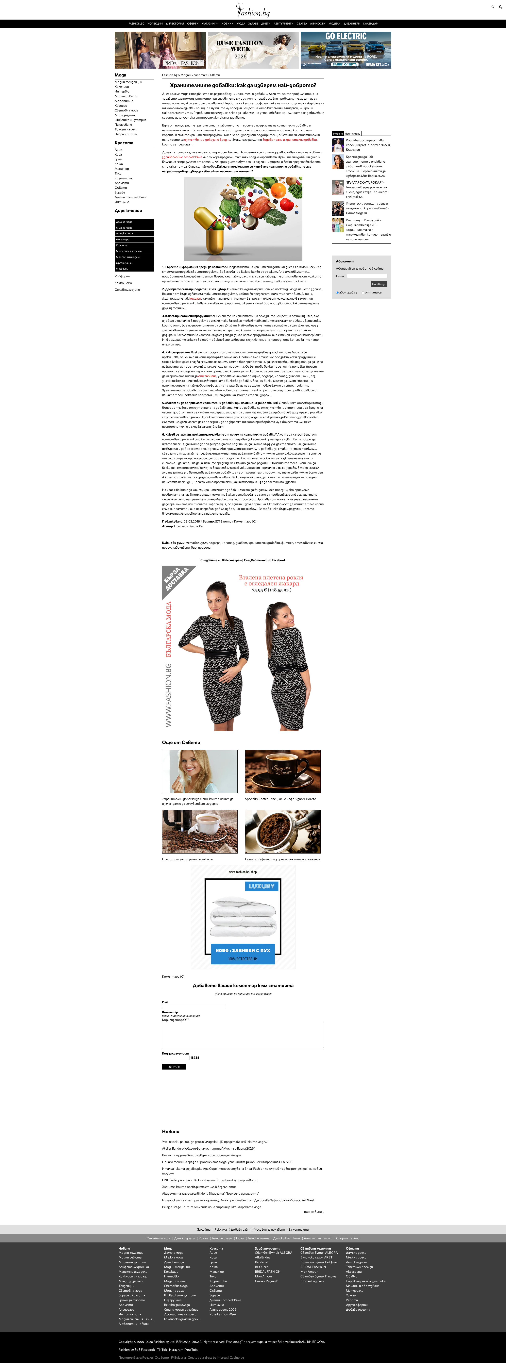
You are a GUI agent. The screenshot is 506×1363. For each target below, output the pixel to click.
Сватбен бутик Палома (318, 1276)
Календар (370, 23)
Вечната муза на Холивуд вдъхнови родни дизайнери (201, 1155)
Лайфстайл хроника (134, 1267)
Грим (118, 159)
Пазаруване (123, 124)
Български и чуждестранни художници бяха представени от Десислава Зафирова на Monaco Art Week (238, 1200)
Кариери (121, 105)
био (194, 547)
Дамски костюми (286, 1238)
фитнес (287, 542)
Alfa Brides (262, 1257)
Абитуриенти (284, 23)
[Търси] (494, 7)
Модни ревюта (130, 1257)
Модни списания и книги (136, 1319)
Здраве (253, 23)
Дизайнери (352, 23)
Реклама (220, 1229)
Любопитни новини (134, 1323)
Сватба (302, 23)
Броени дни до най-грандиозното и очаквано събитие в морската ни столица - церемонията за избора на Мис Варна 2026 (366, 166)
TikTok (162, 1349)
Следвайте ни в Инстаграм (221, 560)
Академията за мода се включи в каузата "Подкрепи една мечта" (210, 1193)
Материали (354, 1290)
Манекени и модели (128, 256)
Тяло (118, 173)
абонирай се (348, 292)
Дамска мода (124, 221)
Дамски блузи (222, 1238)
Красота (121, 245)
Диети (266, 23)
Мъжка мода (124, 227)
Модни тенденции (128, 82)
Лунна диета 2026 (223, 1309)
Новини (227, 23)
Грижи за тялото (132, 1300)
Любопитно (124, 101)
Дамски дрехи (184, 1238)
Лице (118, 149)
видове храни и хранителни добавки (289, 139)
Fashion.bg (136, 23)
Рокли (203, 1238)
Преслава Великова (188, 526)
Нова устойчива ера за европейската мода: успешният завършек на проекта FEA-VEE (227, 1162)
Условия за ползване (269, 1229)
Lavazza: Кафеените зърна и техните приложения (282, 859)
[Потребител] (501, 7)
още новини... (314, 1211)
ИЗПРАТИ (174, 1066)
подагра (214, 542)
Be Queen (261, 1267)
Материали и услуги (129, 251)
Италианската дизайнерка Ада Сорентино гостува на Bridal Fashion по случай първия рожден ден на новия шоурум (242, 1171)
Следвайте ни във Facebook (265, 560)
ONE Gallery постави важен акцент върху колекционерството (210, 1180)
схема (318, 542)
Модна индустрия (132, 1262)
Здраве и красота (132, 1295)
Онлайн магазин (158, 1238)
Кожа (119, 164)
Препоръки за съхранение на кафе (187, 859)
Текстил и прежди (359, 1267)
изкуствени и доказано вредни (207, 139)
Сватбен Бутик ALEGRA (273, 1252)
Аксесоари (122, 239)
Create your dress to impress (208, 1357)
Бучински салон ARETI (316, 1257)
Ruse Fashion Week (223, 1314)
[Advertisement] (243, 1097)
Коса (118, 154)
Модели (335, 23)
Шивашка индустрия (130, 120)
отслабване (207, 376)
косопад (228, 542)
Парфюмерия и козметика (365, 1281)
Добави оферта (358, 1309)
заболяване (181, 547)
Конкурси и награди (133, 1276)
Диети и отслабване (130, 197)
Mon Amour (263, 1276)
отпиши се (373, 292)
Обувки (351, 1276)
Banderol (261, 1262)
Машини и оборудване (362, 1286)
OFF (186, 1020)
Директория (175, 23)
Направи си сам (126, 134)
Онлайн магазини (127, 289)
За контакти (299, 1229)
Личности (317, 23)
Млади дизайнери (131, 1281)
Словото (162, 1357)
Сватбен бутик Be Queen (319, 1262)
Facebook (148, 1349)
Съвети (214, 75)
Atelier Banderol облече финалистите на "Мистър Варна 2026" (208, 1148)
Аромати (122, 183)
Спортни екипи (348, 1238)
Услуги (351, 1295)
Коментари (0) (245, 521)
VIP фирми (122, 276)
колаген (195, 298)
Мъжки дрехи (356, 1257)
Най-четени (352, 133)
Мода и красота (192, 75)
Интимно (122, 202)
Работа (352, 1300)
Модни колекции (131, 1252)
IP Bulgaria (178, 1357)
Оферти (192, 23)
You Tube (191, 1349)
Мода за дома (125, 115)
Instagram (176, 1349)
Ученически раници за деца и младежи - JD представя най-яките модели (215, 1141)
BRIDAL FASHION (267, 1271)
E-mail (340, 276)
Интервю (122, 91)
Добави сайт (240, 1229)
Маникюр (122, 168)
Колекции (155, 23)
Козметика (123, 178)
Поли (240, 1238)
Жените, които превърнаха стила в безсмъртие (199, 1186)
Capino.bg (237, 1357)
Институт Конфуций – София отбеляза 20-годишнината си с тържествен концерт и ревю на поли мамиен (368, 229)
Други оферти (357, 1304)
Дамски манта (258, 1238)
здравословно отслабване (182, 157)
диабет (241, 542)
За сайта (204, 1229)
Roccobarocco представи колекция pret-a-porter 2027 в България (368, 144)
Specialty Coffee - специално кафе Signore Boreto (280, 799)
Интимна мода (130, 1314)
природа (204, 547)
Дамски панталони (318, 1238)
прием (166, 547)
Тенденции (126, 1286)
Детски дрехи (356, 1262)
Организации (124, 262)
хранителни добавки (264, 542)
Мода (241, 23)
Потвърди (379, 284)
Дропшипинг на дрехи (180, 1314)
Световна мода (126, 110)
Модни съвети (126, 96)
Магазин (208, 23)
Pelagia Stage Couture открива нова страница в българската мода (211, 1207)
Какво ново (123, 283)
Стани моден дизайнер (181, 1309)
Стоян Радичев (266, 1281)
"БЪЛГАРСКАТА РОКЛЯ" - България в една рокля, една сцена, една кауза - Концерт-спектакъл (367, 189)
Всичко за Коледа (177, 1304)
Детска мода (124, 233)
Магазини (122, 268)
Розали (147, 1357)
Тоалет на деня (126, 129)
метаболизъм (196, 542)
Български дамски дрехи (182, 1319)
